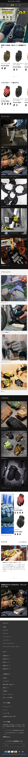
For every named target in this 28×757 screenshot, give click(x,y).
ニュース (5, 710)
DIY (2, 391)
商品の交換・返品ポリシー (9, 684)
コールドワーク (4, 206)
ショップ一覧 (6, 713)
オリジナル (3, 99)
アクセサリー (4, 265)
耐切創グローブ (6, 659)
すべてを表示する (23, 542)
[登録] (23, 745)
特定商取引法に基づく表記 (9, 716)
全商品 (4, 627)
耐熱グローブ (6, 662)
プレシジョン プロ (5, 63)
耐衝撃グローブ (6, 655)
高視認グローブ (6, 668)
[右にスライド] (17, 76)
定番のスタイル (4, 147)
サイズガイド (6, 681)
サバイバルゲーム (5, 362)
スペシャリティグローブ (8, 643)
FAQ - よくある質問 (7, 697)
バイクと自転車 (4, 332)
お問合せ (5, 678)
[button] (7, 5)
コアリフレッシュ (5, 535)
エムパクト (3, 458)
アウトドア (3, 302)
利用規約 (5, 691)
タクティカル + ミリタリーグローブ (9, 176)
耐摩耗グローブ (6, 665)
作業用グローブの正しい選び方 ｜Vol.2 (12, 562)
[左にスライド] (10, 76)
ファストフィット (5, 488)
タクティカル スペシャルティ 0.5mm (18, 64)
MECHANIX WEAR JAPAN (11, 754)
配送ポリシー (6, 687)
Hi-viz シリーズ (5, 235)
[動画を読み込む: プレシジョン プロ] (14, 603)
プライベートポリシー (8, 694)
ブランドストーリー (7, 706)
